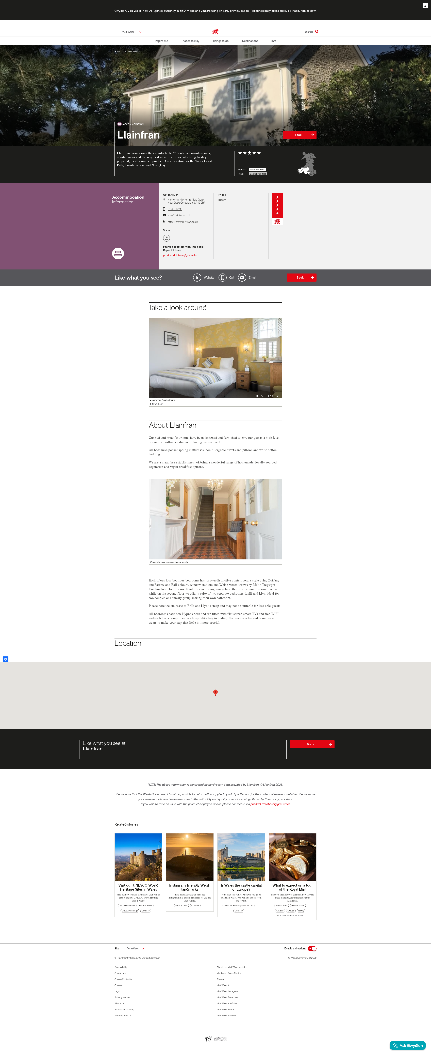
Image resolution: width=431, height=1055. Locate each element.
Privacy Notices (122, 997)
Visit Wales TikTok (225, 1009)
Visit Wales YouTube (227, 1003)
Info (273, 41)
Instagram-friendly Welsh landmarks (189, 887)
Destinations (250, 41)
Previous (262, 395)
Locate (5, 659)
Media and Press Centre (229, 973)
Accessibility (120, 967)
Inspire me (161, 41)
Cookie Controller (123, 979)
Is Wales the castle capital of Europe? (241, 887)
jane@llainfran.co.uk (179, 215)
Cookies (118, 985)
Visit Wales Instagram (227, 991)
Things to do (221, 41)
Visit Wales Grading (124, 1009)
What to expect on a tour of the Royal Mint (292, 887)
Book (298, 134)
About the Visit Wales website (232, 967)
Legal (117, 991)
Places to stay (190, 41)
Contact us (120, 973)
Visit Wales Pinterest (227, 1015)
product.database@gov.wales (180, 255)
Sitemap (221, 979)
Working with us (122, 1015)
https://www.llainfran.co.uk (183, 221)
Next (277, 395)
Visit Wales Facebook (227, 997)
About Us (119, 1003)
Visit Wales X (223, 985)
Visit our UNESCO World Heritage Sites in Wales (138, 887)
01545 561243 (175, 208)
